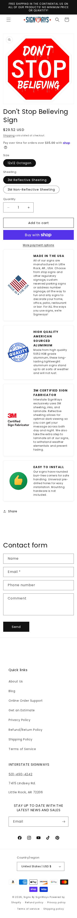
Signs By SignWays (36, 897)
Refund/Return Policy (26, 730)
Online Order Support (26, 701)
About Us (16, 681)
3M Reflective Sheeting (27, 180)
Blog (12, 691)
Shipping (9, 135)
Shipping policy (53, 909)
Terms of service (28, 909)
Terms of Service (22, 749)
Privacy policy (56, 902)
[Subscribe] (63, 822)
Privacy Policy (19, 720)
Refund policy (34, 902)
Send (16, 626)
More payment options (38, 245)
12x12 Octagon (19, 163)
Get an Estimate (22, 710)
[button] (8, 19)
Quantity (9, 199)
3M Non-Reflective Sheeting (31, 189)
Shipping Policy (21, 739)
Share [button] (12, 511)
